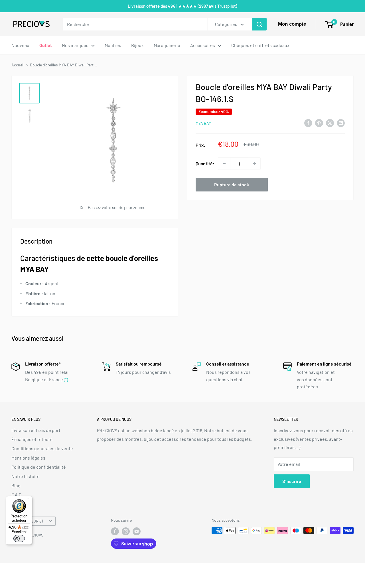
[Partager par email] (341, 122)
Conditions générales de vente (42, 448)
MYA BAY (203, 123)
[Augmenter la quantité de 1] (254, 164)
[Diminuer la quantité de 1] (224, 164)
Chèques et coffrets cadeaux (260, 45)
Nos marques (75, 45)
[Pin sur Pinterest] (319, 122)
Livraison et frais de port (35, 430)
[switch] (19, 538)
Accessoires (202, 45)
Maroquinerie (167, 45)
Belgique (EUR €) (29, 521)
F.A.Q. (17, 494)
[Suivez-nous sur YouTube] (137, 531)
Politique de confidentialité (38, 467)
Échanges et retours (31, 439)
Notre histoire (25, 476)
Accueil (17, 64)
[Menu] (28, 499)
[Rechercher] (259, 24)
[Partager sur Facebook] (308, 122)
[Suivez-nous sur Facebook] (115, 531)
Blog (16, 485)
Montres (113, 45)
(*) (66, 379)
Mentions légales (28, 457)
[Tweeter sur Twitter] (330, 122)
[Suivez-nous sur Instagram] (126, 531)
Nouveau (20, 45)
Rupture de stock (231, 184)
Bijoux (137, 45)
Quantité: (205, 163)
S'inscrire (291, 481)
